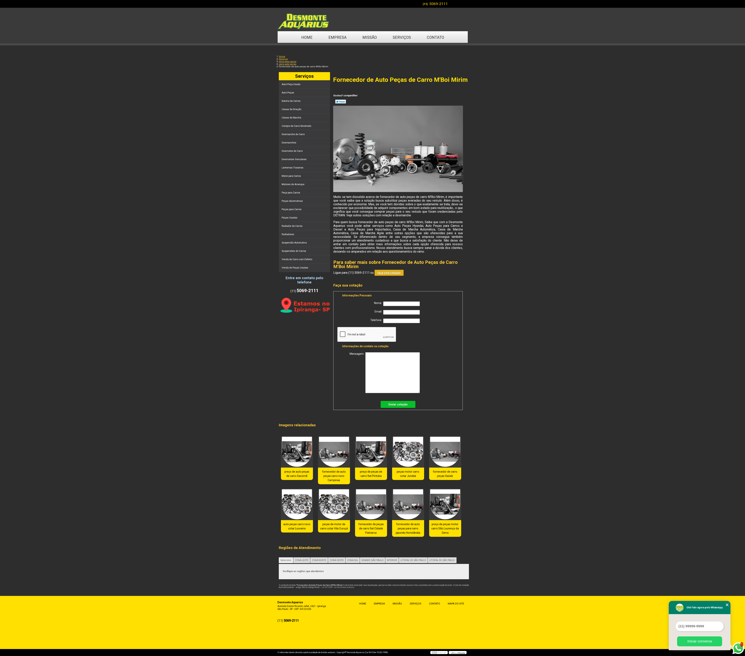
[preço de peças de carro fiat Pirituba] (371, 452)
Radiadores (288, 234)
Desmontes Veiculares (294, 159)
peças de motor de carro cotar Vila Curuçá (334, 526)
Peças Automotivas (292, 201)
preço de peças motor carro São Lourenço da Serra (445, 528)
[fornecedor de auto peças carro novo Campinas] (334, 452)
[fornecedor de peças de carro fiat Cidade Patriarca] (371, 504)
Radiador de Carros (292, 226)
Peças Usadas (289, 217)
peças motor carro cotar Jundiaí (408, 473)
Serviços (402, 37)
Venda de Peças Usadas (295, 267)
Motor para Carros (291, 176)
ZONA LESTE (301, 560)
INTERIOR (392, 560)
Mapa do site (456, 603)
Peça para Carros (291, 192)
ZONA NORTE (319, 560)
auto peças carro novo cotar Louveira (296, 526)
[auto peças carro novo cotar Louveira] (297, 504)
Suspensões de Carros (294, 251)
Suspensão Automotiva (294, 242)
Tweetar (340, 102)
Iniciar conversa (699, 641)
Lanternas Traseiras (292, 167)
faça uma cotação (389, 272)
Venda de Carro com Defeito (297, 259)
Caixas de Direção (291, 109)
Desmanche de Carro (293, 134)
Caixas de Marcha (291, 117)
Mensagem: (357, 353)
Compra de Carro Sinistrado (296, 126)
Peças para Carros (291, 209)
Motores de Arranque (293, 184)
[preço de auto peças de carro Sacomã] (297, 452)
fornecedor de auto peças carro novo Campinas (334, 476)
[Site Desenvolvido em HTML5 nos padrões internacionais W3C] (439, 652)
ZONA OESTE (337, 560)
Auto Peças (288, 92)
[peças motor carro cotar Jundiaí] (408, 452)
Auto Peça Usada (291, 84)
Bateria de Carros (291, 101)
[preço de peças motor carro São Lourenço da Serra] (445, 504)
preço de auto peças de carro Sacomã (296, 473)
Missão (369, 37)
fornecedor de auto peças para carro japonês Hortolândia (408, 528)
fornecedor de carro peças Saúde (445, 473)
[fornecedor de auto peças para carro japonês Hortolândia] (408, 504)
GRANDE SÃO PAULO (372, 560)
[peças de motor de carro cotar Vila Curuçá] (334, 504)
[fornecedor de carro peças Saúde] (445, 452)
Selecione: (286, 560)
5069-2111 (438, 4)
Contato (435, 37)
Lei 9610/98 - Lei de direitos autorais (338, 587)
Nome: (378, 303)
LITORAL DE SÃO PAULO (413, 560)
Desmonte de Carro (292, 151)
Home (307, 37)
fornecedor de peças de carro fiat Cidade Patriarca (371, 528)
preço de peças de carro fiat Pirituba (371, 473)
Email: (379, 311)
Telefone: (376, 320)
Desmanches (289, 142)
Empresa (337, 37)
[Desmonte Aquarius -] (372, 19)
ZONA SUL (352, 560)
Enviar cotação (398, 404)
